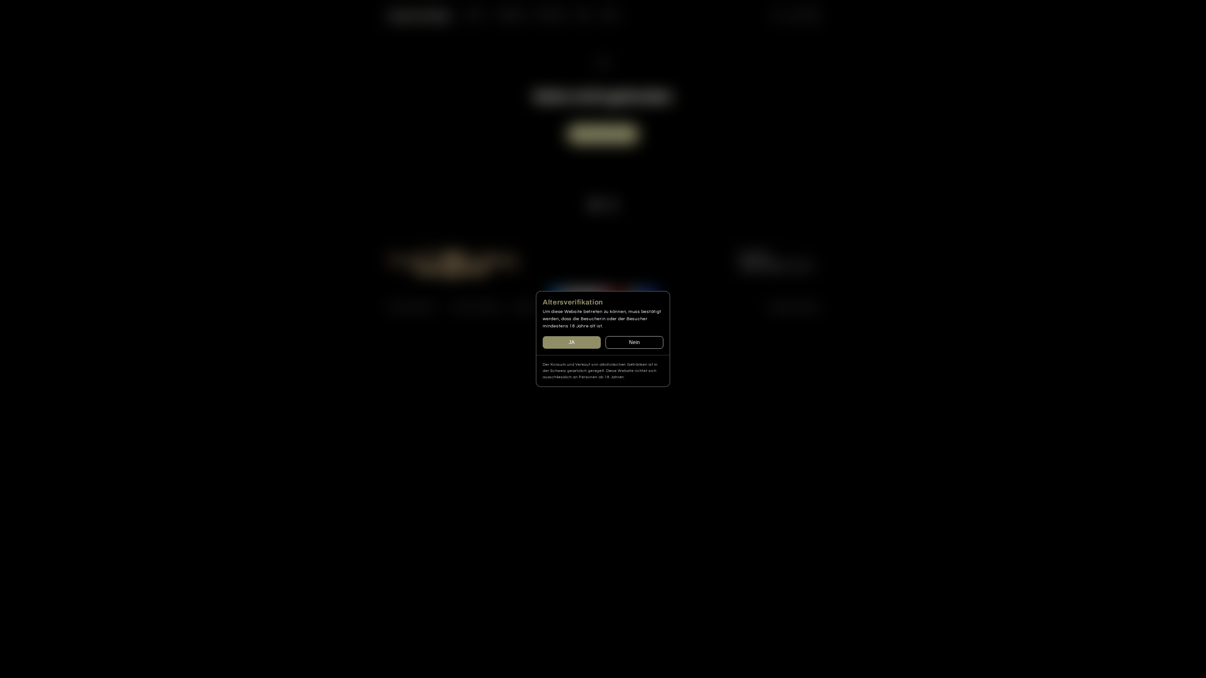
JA (572, 342)
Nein (634, 342)
